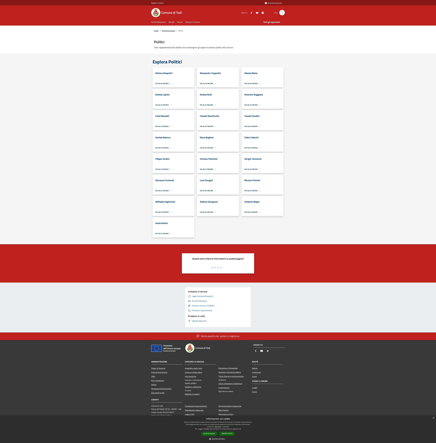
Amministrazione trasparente (229, 406)
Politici (153, 384)
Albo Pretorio (223, 410)
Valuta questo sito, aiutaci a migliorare (219, 336)
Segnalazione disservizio (194, 410)
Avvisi (254, 376)
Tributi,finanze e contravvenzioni (231, 376)
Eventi (254, 391)
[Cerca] (282, 12)
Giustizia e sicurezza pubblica (229, 372)
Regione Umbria (157, 3)
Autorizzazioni (223, 387)
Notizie (255, 368)
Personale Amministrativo (161, 388)
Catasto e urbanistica (193, 386)
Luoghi (254, 387)
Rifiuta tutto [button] (227, 433)
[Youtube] (256, 12)
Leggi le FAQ (189, 414)
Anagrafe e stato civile (193, 368)
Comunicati (256, 372)
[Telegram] (262, 12)
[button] (218, 439)
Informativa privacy (225, 414)
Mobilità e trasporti (192, 394)
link (240, 429)
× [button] (433, 418)
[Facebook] (250, 12)
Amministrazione (168, 30)
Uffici (153, 376)
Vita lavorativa (190, 376)
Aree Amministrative (159, 372)
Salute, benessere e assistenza (230, 383)
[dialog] (218, 429)
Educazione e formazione (228, 368)
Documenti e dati (157, 392)
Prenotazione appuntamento (196, 406)
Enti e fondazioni (157, 380)
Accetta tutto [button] (209, 434)
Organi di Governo (158, 368)
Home (156, 30)
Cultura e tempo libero (193, 372)
